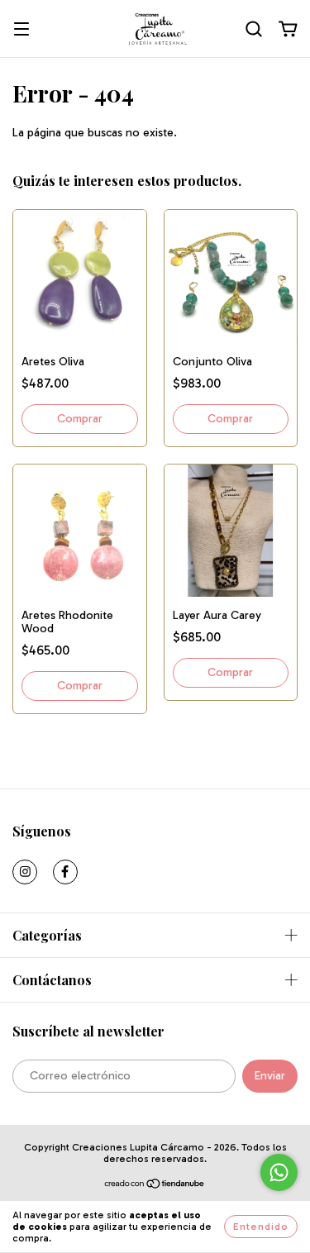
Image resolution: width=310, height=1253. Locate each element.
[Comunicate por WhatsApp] (279, 1172)
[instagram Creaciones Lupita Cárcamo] (24, 872)
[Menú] (21, 30)
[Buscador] (254, 29)
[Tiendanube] (155, 1186)
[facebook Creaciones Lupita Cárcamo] (65, 872)
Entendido (261, 1226)
